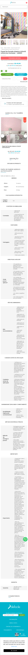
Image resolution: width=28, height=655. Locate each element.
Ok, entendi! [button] (14, 650)
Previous (1, 25)
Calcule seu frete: (6, 79)
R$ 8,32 (13, 65)
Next (26, 25)
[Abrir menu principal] (1, 3)
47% (25, 121)
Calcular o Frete (22, 78)
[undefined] (14, 25)
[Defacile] (14, 606)
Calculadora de (14, 58)
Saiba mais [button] (14, 646)
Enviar (22, 615)
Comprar (8, 74)
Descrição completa (6, 98)
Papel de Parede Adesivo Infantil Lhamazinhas (11, 147)
